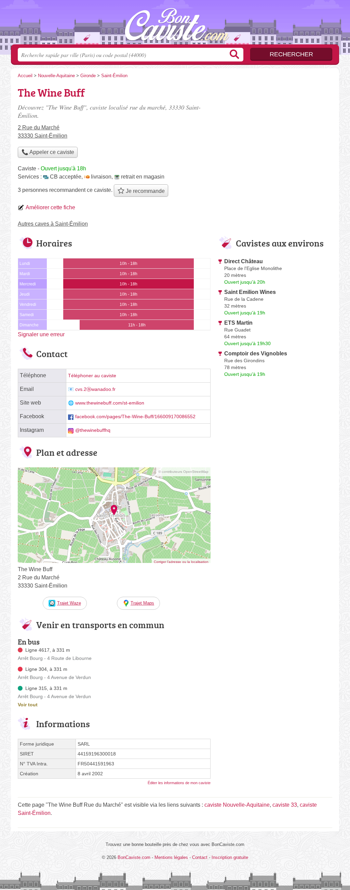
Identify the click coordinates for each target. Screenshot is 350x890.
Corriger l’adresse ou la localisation (181, 562)
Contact (199, 857)
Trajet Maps (142, 603)
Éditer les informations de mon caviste (179, 783)
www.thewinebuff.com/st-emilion (109, 403)
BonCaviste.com (175, 24)
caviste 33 (284, 805)
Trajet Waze (69, 603)
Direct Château (243, 261)
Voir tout (28, 704)
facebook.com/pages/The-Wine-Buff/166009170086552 (135, 416)
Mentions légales (171, 857)
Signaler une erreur (41, 334)
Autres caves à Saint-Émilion (53, 224)
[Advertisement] (274, 132)
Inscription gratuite (230, 857)
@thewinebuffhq (92, 430)
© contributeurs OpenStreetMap (183, 472)
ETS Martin (238, 323)
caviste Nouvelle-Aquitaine (237, 805)
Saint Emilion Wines (250, 292)
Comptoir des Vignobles (255, 353)
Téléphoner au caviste (92, 375)
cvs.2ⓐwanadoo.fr (95, 389)
